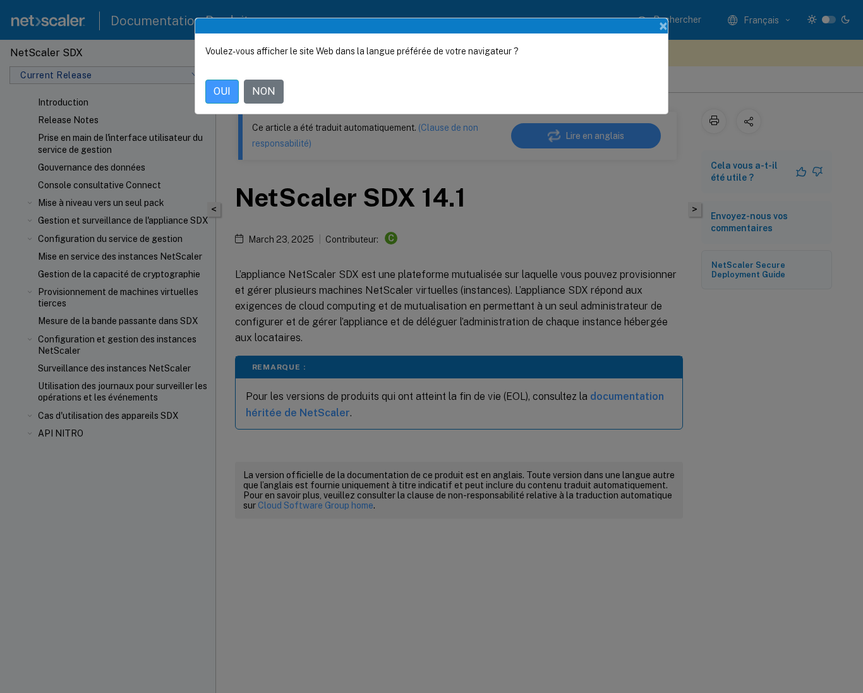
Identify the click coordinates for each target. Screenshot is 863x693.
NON (263, 91)
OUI (222, 91)
